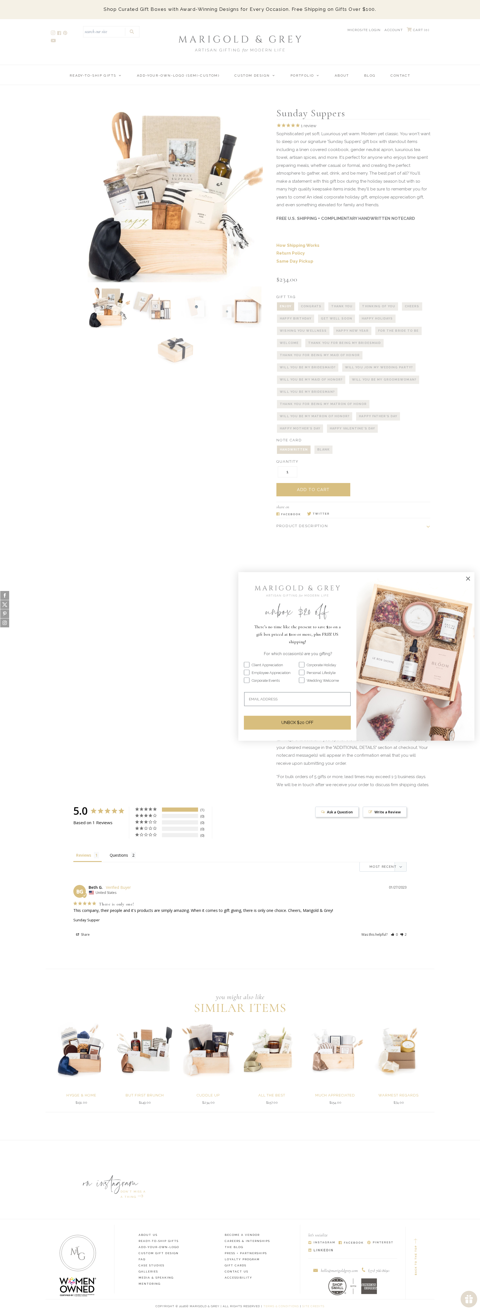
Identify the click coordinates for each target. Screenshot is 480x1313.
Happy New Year (352, 331)
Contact (400, 75)
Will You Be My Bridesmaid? (308, 367)
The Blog (234, 1247)
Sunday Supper (86, 919)
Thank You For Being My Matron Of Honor (323, 404)
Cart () (420, 30)
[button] (394, 934)
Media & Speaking (156, 1277)
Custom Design (252, 75)
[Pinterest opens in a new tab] (65, 33)
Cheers (412, 306)
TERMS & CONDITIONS (281, 1306)
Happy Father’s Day (378, 416)
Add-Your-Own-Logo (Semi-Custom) (178, 75)
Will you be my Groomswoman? (384, 379)
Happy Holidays (377, 318)
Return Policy (290, 253)
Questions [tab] (119, 855)
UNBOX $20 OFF (297, 722)
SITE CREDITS (313, 1306)
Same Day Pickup (294, 261)
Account (393, 30)
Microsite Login (364, 30)
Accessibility (238, 1277)
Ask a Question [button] (340, 811)
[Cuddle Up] (208, 1050)
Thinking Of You (378, 306)
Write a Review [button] (387, 811)
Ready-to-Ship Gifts (93, 75)
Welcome (289, 343)
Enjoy (285, 306)
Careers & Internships (247, 1240)
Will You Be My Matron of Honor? (314, 416)
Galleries (148, 1271)
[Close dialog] (468, 578)
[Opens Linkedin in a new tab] (320, 1250)
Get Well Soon (336, 318)
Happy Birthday (295, 318)
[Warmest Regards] (398, 1050)
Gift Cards (235, 1265)
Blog (370, 75)
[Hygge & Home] (81, 1050)
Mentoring (150, 1283)
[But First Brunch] (144, 1050)
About (342, 75)
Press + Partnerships (246, 1253)
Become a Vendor (242, 1234)
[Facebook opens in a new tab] (59, 33)
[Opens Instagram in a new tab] (321, 1243)
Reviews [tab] (83, 855)
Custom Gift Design (159, 1253)
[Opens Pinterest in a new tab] (380, 1243)
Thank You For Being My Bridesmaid (344, 343)
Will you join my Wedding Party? (379, 367)
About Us (148, 1234)
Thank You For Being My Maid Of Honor (320, 355)
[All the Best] (271, 1050)
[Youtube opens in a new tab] (54, 41)
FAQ (142, 1259)
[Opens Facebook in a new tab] (288, 514)
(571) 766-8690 (378, 1270)
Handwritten (294, 449)
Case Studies (151, 1265)
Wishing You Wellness (303, 331)
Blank (323, 449)
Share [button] (85, 934)
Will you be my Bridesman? (307, 392)
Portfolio (302, 75)
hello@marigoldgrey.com (339, 1270)
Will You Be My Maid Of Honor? (311, 379)
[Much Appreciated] (335, 1050)
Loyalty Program (242, 1259)
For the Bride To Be (398, 331)
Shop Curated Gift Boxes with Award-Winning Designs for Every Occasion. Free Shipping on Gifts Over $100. (240, 9)
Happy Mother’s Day (300, 428)
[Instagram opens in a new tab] (53, 33)
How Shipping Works (297, 245)
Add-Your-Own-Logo (159, 1247)
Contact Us (236, 1271)
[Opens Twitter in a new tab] (318, 514)
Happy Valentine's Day (352, 428)
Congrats (311, 306)
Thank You (342, 306)
